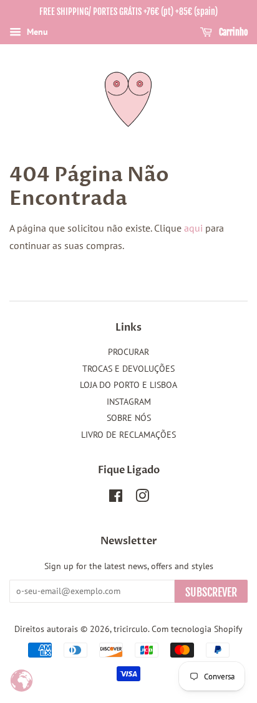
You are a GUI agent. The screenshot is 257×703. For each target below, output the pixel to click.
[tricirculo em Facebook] (116, 498)
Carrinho (232, 32)
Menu (36, 31)
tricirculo (131, 629)
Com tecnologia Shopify (197, 629)
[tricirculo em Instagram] (142, 498)
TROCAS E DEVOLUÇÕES (128, 368)
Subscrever (211, 592)
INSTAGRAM (129, 401)
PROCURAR (128, 351)
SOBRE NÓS (129, 417)
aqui (193, 228)
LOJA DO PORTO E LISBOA (128, 384)
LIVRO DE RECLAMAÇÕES (128, 434)
